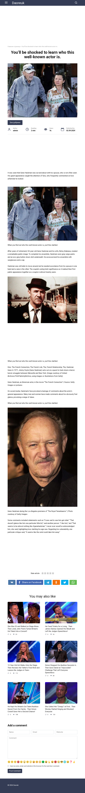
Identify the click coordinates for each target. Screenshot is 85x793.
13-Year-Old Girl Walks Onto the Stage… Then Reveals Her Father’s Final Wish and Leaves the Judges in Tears (24, 667)
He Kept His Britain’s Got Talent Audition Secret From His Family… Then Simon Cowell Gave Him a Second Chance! (23, 709)
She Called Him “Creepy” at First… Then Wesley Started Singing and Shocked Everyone (60, 709)
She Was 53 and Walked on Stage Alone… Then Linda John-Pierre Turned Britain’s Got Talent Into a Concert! (24, 628)
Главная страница (14, 46)
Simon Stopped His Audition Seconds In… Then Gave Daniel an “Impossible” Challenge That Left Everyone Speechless (61, 669)
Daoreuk (18, 3)
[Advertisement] (42, 27)
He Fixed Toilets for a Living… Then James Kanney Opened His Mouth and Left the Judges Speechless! (60, 628)
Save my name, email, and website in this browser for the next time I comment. (35, 766)
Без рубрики (15, 122)
